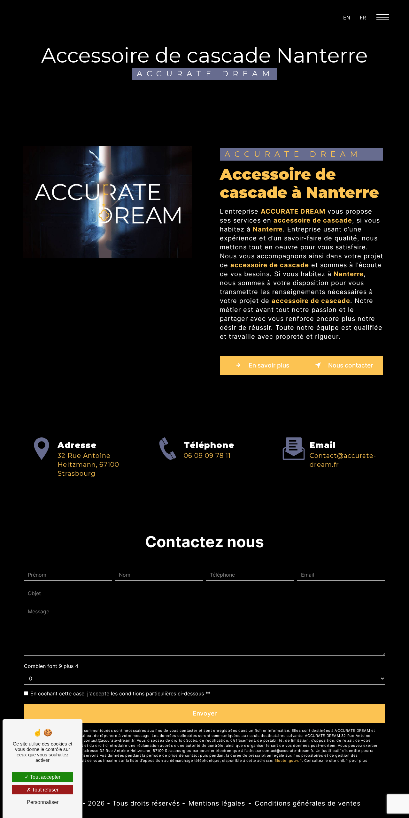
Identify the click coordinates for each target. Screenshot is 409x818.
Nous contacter (350, 365)
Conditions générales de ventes (307, 803)
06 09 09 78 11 (207, 455)
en (346, 17)
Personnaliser (42, 802)
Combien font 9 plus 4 (51, 666)
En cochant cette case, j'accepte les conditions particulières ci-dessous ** (120, 693)
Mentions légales (217, 803)
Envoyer (205, 713)
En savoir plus (268, 365)
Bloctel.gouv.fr (288, 760)
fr (363, 17)
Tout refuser (44, 789)
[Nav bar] (385, 16)
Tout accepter (44, 777)
